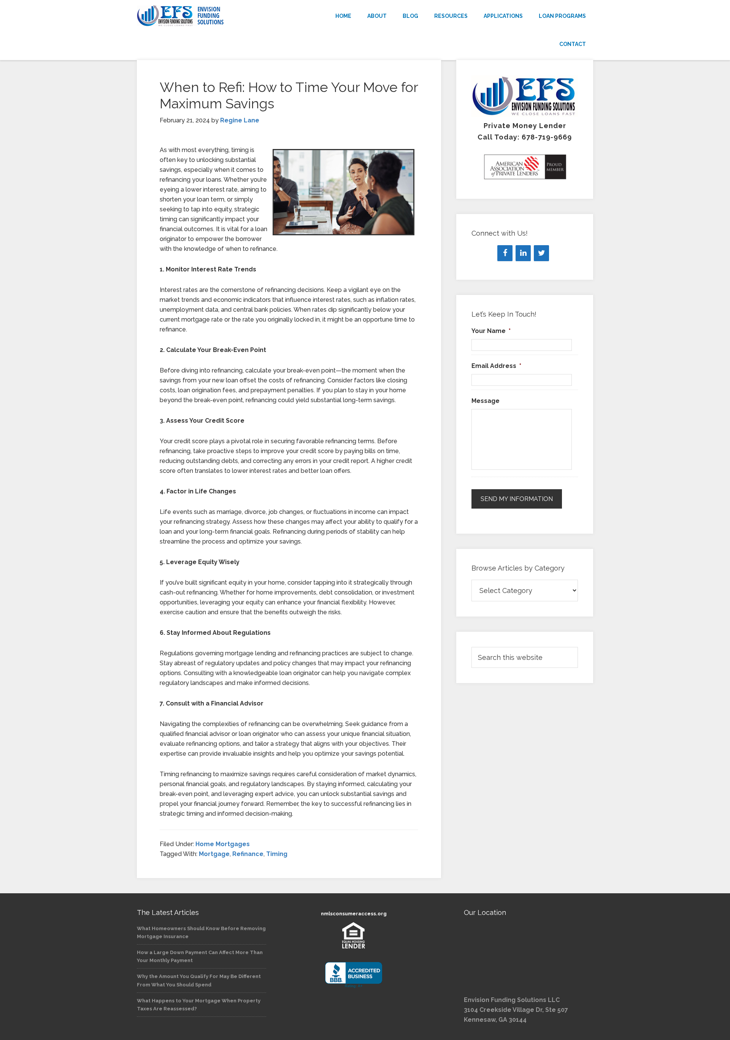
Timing (276, 854)
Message (485, 400)
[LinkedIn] (523, 253)
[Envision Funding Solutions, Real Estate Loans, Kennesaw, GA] (353, 975)
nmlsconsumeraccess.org (354, 913)
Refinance (247, 854)
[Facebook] (505, 253)
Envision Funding (205, 16)
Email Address (496, 365)
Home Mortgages (222, 844)
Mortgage (214, 854)
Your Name (491, 331)
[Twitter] (541, 253)
